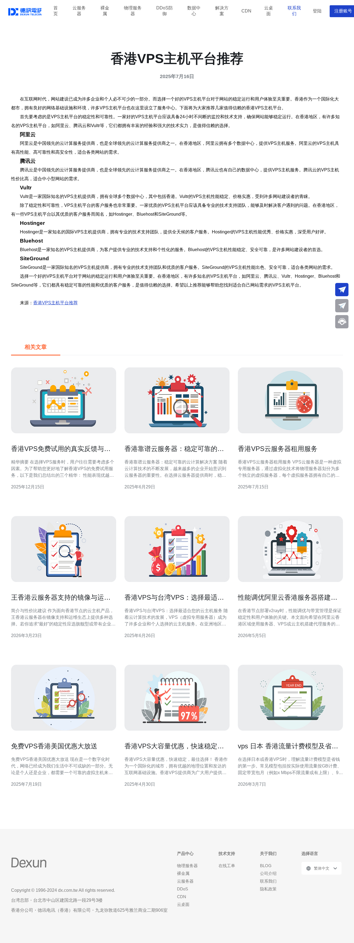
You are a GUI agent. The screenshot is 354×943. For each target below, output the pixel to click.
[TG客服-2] (341, 305)
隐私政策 (268, 889)
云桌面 (268, 11)
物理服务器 (133, 11)
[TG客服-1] (341, 289)
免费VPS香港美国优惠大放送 (54, 746)
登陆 (317, 11)
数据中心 (194, 11)
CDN (246, 11)
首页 (55, 11)
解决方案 (221, 11)
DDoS (182, 889)
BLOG (266, 865)
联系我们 (294, 11)
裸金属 (104, 11)
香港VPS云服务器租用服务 (277, 448)
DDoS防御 (164, 11)
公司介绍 (268, 873)
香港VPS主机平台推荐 (55, 302)
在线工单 (226, 865)
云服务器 (79, 11)
